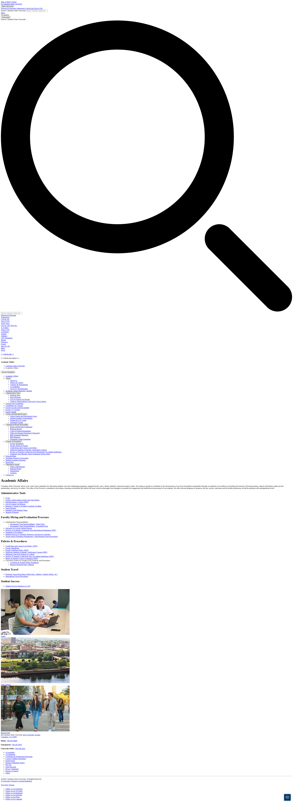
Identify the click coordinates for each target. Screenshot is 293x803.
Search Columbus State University (13, 11)
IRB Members (15, 437)
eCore (7, 498)
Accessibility (10, 752)
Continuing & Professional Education (19, 757)
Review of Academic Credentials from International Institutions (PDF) (30, 530)
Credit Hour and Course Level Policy (23, 448)
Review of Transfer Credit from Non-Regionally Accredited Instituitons (36, 452)
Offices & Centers (16, 383)
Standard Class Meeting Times (16, 510)
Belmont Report (16, 429)
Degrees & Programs (8, 8)
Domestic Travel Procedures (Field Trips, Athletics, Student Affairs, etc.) (31, 574)
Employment (10, 761)
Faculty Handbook (17, 444)
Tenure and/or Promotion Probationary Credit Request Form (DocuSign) (31, 536)
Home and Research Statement (21, 427)
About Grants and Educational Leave (23, 416)
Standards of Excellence (14, 532)
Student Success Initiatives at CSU (17, 586)
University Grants (16, 422)
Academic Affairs (11, 376)
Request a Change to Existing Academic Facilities (23, 506)
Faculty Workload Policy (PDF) (16, 550)
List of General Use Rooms (20, 399)
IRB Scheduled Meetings (19, 435)
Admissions (20, 8)
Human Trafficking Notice (15, 763)
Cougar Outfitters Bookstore (15, 759)
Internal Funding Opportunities (21, 418)
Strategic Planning (12, 512)
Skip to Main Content (8, 2)
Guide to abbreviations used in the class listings (22, 500)
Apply (3, 636)
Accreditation (15, 387)
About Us (13, 381)
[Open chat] (287, 797)
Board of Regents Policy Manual (22, 565)
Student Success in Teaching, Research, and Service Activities (27, 534)
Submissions (14, 471)
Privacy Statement (12, 769)
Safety (7, 773)
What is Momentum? (17, 467)
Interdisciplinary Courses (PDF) (16, 502)
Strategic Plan (15, 395)
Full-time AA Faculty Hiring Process (18, 528)
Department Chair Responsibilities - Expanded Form (29, 526)
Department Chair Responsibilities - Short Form (27, 524)
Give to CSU (6, 326)
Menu (3, 13)
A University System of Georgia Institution (16, 781)
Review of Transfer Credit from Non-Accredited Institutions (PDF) (29, 556)
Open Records (10, 767)
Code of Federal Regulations (20, 431)
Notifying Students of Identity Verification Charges (28, 450)
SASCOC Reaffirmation (19, 389)
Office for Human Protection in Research (25, 433)
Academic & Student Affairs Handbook (24, 563)
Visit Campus (6, 685)
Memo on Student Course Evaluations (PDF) (21, 558)
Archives (13, 473)
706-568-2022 (20, 749)
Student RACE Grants (18, 420)
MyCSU (14, 326)
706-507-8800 (12, 741)
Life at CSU (38, 8)
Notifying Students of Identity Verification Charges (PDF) (26, 552)
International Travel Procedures (16, 576)
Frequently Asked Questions (20, 439)
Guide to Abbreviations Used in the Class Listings (28, 401)
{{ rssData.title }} (7, 354)
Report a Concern (11, 771)
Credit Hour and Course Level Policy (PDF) (21, 546)
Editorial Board (15, 469)
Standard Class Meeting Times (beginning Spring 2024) (30, 454)
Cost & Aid (29, 8)
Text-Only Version (7, 785)
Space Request (15, 397)
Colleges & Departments (19, 385)
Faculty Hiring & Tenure (19, 446)
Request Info (5, 733)
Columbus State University (15, 366)
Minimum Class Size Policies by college (19, 554)
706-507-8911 (17, 745)
